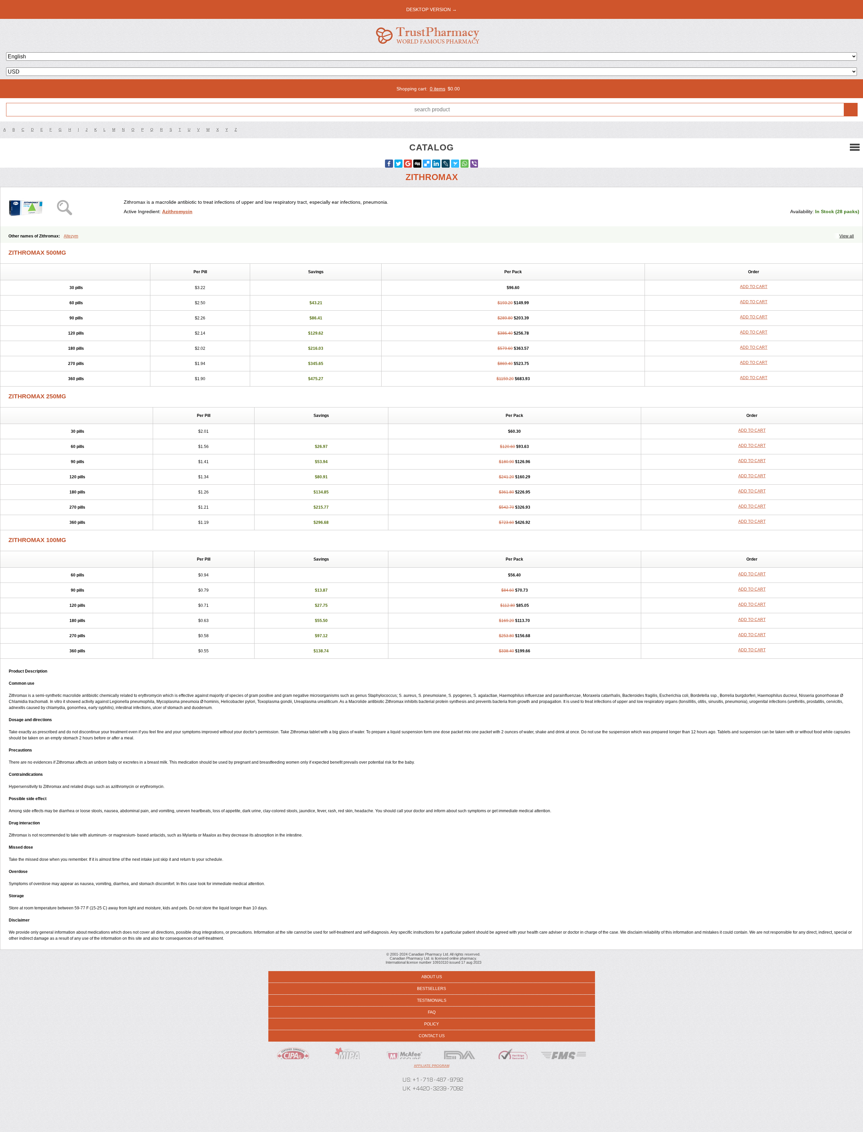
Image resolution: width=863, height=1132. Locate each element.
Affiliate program (431, 1066)
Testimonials (431, 1000)
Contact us (432, 1036)
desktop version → (431, 9)
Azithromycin (177, 211)
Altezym (71, 236)
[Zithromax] (64, 207)
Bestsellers (431, 988)
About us (431, 976)
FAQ (432, 1012)
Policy (431, 1024)
